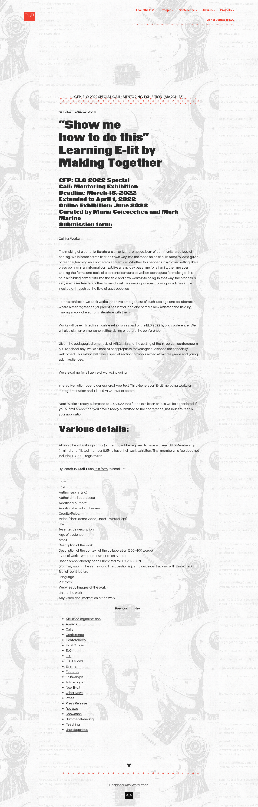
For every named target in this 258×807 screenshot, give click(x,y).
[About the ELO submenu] (156, 10)
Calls (78, 112)
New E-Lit (73, 687)
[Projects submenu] (233, 10)
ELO (84, 112)
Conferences (76, 640)
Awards (71, 624)
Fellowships (74, 677)
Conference (75, 634)
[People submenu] (173, 10)
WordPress (139, 785)
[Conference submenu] (196, 10)
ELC (68, 650)
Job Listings (74, 682)
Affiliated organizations (83, 619)
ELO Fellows (74, 661)
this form (101, 468)
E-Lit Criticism (76, 645)
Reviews (72, 708)
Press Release (76, 703)
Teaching (73, 724)
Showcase (74, 713)
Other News (74, 692)
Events (91, 112)
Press (70, 698)
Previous (121, 608)
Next (137, 608)
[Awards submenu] (214, 10)
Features (72, 671)
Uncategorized (77, 729)
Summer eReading (80, 719)
